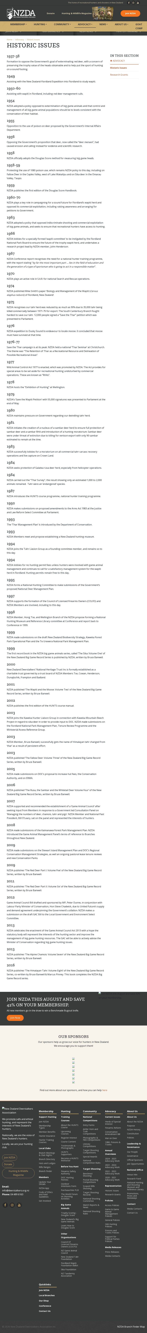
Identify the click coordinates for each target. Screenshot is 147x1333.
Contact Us (132, 1212)
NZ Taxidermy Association (68, 1274)
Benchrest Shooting (88, 1174)
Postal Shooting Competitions (90, 1180)
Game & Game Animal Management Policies (112, 1213)
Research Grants (119, 74)
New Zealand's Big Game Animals (70, 1220)
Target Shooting (92, 1168)
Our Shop (44, 1300)
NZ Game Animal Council (69, 1251)
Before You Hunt (70, 1166)
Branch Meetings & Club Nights (47, 1154)
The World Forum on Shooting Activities (69, 1196)
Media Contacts (112, 1256)
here (104, 1090)
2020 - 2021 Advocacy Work (112, 1178)
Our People (132, 1151)
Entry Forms (88, 1125)
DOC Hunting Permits (67, 1178)
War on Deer (111, 1138)
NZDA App (44, 1188)
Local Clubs (45, 1148)
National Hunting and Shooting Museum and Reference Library (135, 1186)
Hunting (39, 24)
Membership (17, 24)
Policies (109, 1200)
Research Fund (134, 1178)
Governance (132, 1155)
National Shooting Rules (91, 1212)
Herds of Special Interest (113, 1122)
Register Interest (69, 1137)
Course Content (68, 1141)
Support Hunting (47, 1116)
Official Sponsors (135, 1160)
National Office (135, 1169)
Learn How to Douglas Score (68, 1226)
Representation (113, 1185)
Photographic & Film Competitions (91, 1138)
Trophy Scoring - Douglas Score (69, 1214)
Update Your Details (45, 1183)
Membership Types (45, 1126)
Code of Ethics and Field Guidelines (46, 1194)
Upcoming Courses (66, 1132)
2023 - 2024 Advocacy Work (112, 1166)
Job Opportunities (135, 1163)
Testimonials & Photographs (68, 1146)
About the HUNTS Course (69, 1126)
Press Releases (112, 1252)
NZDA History (133, 1129)
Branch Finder (45, 1171)
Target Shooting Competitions (91, 1151)
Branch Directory (47, 1159)
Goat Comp (139, 26)
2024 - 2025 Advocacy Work (112, 1159)
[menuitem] (18, 26)
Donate (51, 13)
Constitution (133, 1133)
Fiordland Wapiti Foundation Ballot (69, 1264)
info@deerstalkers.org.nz (15, 1190)
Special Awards (90, 1156)
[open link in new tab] (73, 1058)
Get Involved (45, 1200)
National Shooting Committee (91, 1199)
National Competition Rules (91, 1161)
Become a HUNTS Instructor (69, 1159)
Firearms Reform (113, 1127)
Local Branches (47, 1295)
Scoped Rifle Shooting (89, 1187)
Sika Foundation (68, 1269)
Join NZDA (130, 13)
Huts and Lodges (47, 1163)
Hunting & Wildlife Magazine (77, 13)
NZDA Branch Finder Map (131, 1326)
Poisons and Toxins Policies (112, 1231)
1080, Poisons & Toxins (112, 1143)
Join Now (15, 1017)
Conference (45, 1305)
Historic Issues (33, 39)
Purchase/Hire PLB (70, 1190)
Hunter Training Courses (46, 1141)
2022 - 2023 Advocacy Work (112, 1172)
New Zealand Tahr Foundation (70, 1257)
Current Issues (112, 1116)
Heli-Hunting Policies (111, 1225)
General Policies (112, 1220)
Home (9, 39)
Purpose (131, 1125)
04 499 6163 (16, 1194)
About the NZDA (135, 1121)
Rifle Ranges (45, 1167)
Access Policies (112, 1205)
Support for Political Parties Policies (112, 1239)
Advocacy (84, 24)
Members (44, 1177)
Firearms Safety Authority (68, 1172)
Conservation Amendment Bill (112, 1132)
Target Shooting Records (91, 1193)
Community (61, 24)
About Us (121, 24)
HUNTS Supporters (66, 1153)
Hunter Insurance (47, 1135)
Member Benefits (47, 1131)
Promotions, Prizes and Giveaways (133, 1195)
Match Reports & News (91, 1206)
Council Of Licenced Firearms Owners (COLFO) (69, 1244)
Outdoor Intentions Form (68, 1184)
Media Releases (113, 1247)
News (102, 24)
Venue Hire (132, 1174)
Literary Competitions (89, 1145)
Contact (131, 1204)
